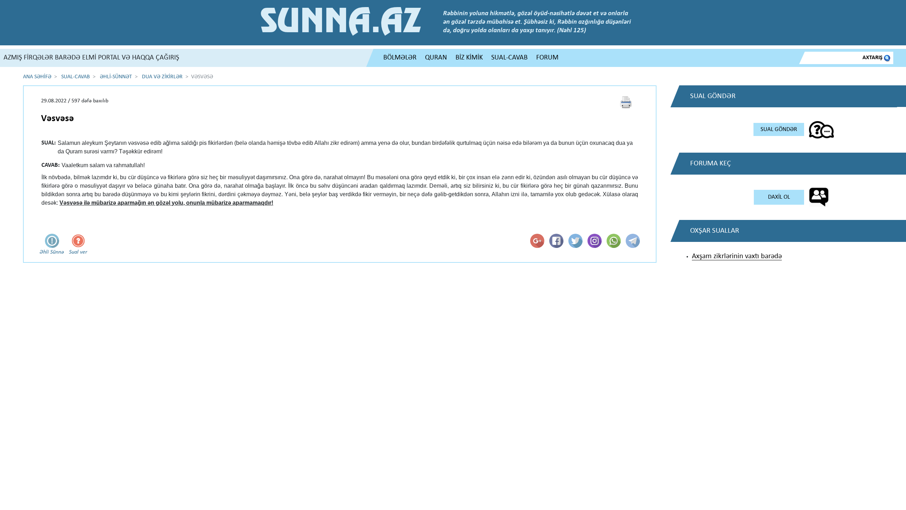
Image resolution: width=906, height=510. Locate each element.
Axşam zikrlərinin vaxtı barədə (737, 256)
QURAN (436, 57)
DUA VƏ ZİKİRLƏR (162, 77)
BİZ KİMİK (469, 57)
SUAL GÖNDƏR (779, 129)
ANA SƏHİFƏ (37, 77)
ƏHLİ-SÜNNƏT (116, 77)
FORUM (547, 57)
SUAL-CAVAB (509, 57)
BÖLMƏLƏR (400, 57)
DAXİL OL (779, 197)
